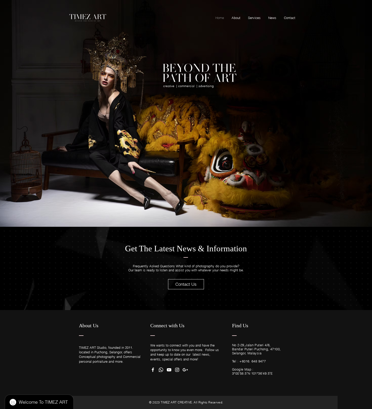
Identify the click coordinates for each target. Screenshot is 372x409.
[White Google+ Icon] (185, 370)
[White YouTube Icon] (169, 370)
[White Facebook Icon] (153, 370)
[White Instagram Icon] (177, 370)
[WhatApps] (161, 370)
